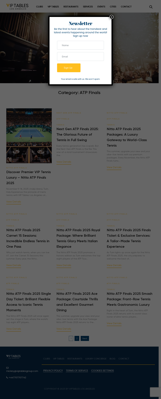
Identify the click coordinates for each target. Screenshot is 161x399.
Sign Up (68, 67)
